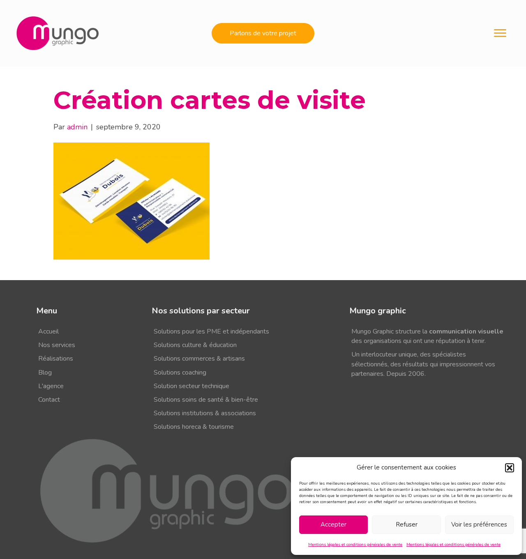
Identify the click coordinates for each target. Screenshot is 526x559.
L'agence (51, 386)
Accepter (333, 524)
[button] (509, 468)
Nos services (56, 345)
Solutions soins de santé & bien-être (206, 399)
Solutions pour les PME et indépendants (211, 331)
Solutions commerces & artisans (199, 358)
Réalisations (55, 358)
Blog (45, 372)
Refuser (407, 524)
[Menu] (500, 33)
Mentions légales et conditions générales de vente (355, 544)
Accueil (48, 331)
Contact (49, 399)
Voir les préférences (479, 524)
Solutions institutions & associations (205, 413)
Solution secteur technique (191, 386)
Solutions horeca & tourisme (194, 426)
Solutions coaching (180, 372)
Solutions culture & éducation (195, 345)
